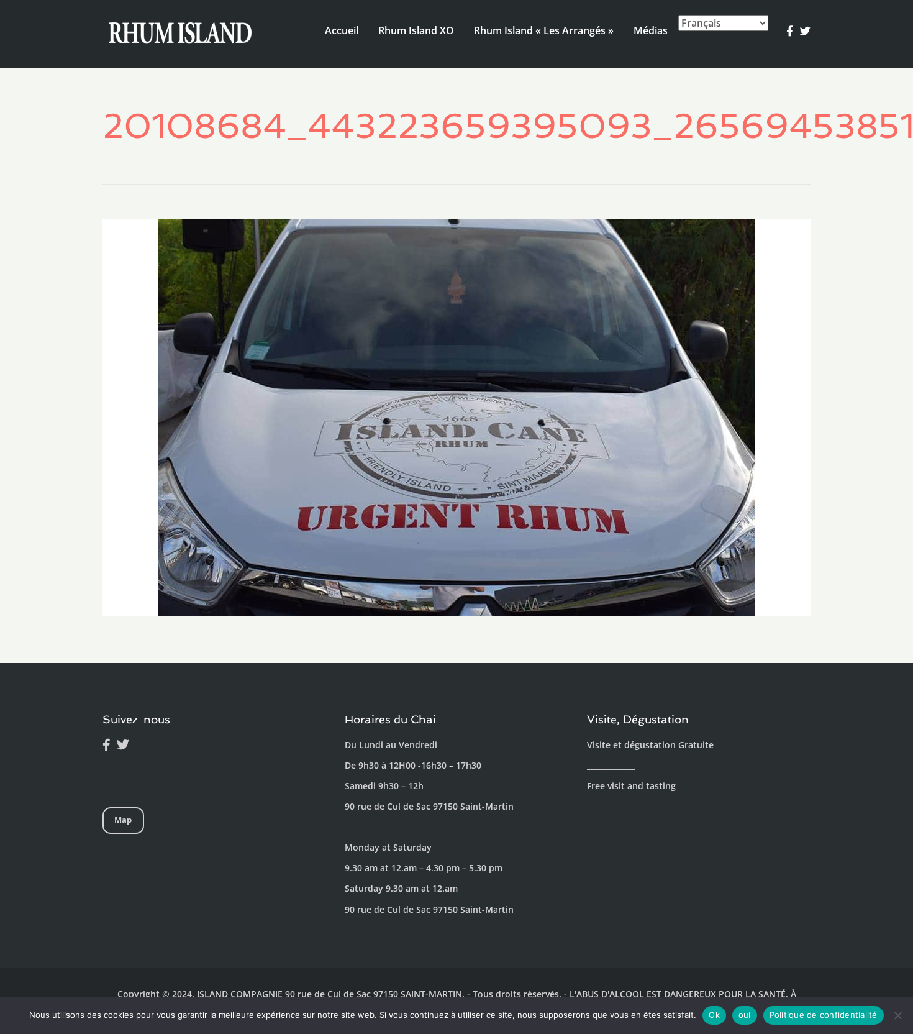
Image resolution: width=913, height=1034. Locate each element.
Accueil (341, 30)
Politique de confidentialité (824, 1015)
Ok (714, 1015)
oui (744, 1015)
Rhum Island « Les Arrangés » (544, 30)
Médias (651, 30)
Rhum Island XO (416, 30)
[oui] (897, 1015)
